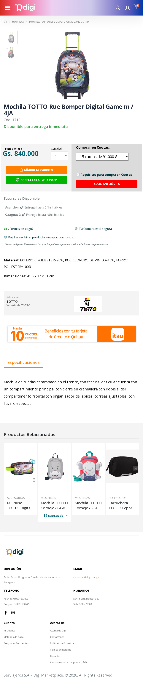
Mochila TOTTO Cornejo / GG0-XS (54, 505)
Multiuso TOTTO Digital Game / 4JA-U (19, 505)
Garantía (55, 656)
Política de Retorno (60, 649)
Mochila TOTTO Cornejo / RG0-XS (88, 505)
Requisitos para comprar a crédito (69, 662)
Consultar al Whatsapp (39, 180)
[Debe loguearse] (127, 7)
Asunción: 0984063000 (16, 598)
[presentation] (12, 66)
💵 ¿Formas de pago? (18, 229)
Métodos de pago (14, 637)
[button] (118, 8)
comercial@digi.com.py (86, 577)
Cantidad (56, 148)
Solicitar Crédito (107, 183)
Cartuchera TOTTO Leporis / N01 (122, 505)
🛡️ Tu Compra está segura (93, 229)
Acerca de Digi (58, 630)
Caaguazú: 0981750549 (16, 604)
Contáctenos (57, 637)
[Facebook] (5, 613)
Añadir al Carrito (38, 170)
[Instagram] (13, 613)
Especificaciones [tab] (23, 362)
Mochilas (18, 21)
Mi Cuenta (9, 630)
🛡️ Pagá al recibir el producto (39, 237)
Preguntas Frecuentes (16, 643)
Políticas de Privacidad (62, 643)
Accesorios (16, 498)
